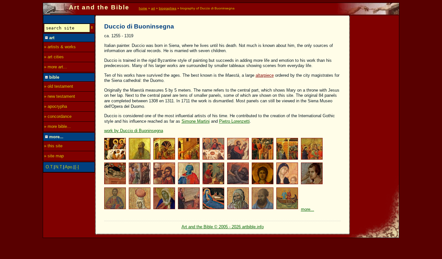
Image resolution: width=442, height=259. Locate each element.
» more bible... (57, 126)
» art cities (54, 56)
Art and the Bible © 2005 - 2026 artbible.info (223, 226)
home (143, 8)
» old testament (58, 86)
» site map (54, 155)
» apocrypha (55, 106)
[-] (77, 166)
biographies (167, 8)
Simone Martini (196, 121)
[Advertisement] (374, 112)
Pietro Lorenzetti (234, 121)
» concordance (58, 116)
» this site (53, 145)
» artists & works (60, 46)
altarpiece (265, 75)
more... (307, 209)
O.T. (50, 166)
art (153, 8)
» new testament (59, 96)
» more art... (55, 66)
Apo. (69, 166)
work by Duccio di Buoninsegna (133, 130)
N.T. (59, 166)
